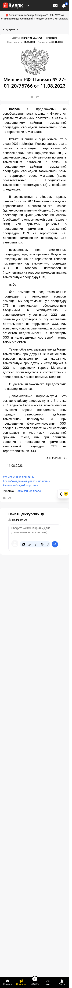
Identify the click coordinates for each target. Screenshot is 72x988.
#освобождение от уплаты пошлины (27, 481)
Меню (48, 984)
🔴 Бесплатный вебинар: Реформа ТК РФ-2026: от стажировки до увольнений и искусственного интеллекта (34, 17)
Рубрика (8, 491)
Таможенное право (28, 491)
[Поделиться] (37, 96)
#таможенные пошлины (18, 477)
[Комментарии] (32, 96)
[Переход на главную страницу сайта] (13, 5)
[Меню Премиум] (28, 5)
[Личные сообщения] (55, 5)
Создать (35, 984)
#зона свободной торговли (20, 485)
